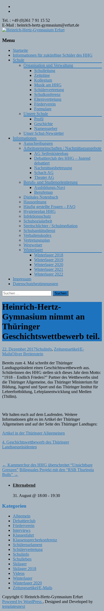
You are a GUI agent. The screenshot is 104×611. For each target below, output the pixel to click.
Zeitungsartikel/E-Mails (32, 587)
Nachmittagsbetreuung (53, 168)
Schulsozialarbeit (37, 221)
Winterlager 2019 (48, 260)
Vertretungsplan (36, 240)
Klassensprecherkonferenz (35, 540)
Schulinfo (43, 349)
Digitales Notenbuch (40, 197)
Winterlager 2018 (48, 255)
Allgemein (21, 516)
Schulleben (22, 559)
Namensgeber (45, 128)
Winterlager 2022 (48, 274)
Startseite (20, 50)
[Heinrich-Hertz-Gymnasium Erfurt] (33, 30)
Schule (18, 60)
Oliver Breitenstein (27, 354)
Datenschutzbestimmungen (35, 283)
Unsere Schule (35, 113)
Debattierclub (24, 521)
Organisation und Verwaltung (48, 65)
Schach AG (44, 172)
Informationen (25, 138)
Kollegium (43, 80)
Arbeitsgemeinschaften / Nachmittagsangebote (62, 148)
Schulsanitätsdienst (39, 230)
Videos (19, 573)
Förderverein (45, 104)
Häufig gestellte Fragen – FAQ (49, 206)
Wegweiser (32, 245)
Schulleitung (44, 70)
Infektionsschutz (37, 216)
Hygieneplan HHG (39, 211)
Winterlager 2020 (48, 264)
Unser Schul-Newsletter (43, 133)
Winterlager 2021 (48, 269)
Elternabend (24, 485)
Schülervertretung (49, 89)
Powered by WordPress (22, 601)
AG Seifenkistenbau (51, 153)
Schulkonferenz (47, 94)
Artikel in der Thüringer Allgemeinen (33, 433)
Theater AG (44, 177)
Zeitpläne (42, 75)
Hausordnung (34, 202)
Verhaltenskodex (37, 235)
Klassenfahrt (23, 535)
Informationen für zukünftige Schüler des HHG (53, 55)
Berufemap (43, 192)
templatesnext (13, 606)
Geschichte (43, 123)
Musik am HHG (48, 85)
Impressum (22, 279)
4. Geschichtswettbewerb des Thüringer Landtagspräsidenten (35, 444)
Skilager (20, 564)
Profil (38, 119)
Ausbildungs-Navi (49, 187)
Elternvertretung (47, 99)
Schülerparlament (27, 544)
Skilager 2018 (24, 568)
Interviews (21, 530)
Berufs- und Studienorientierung (50, 182)
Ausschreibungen (38, 143)
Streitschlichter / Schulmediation (50, 226)
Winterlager (33, 249)
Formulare (42, 109)
